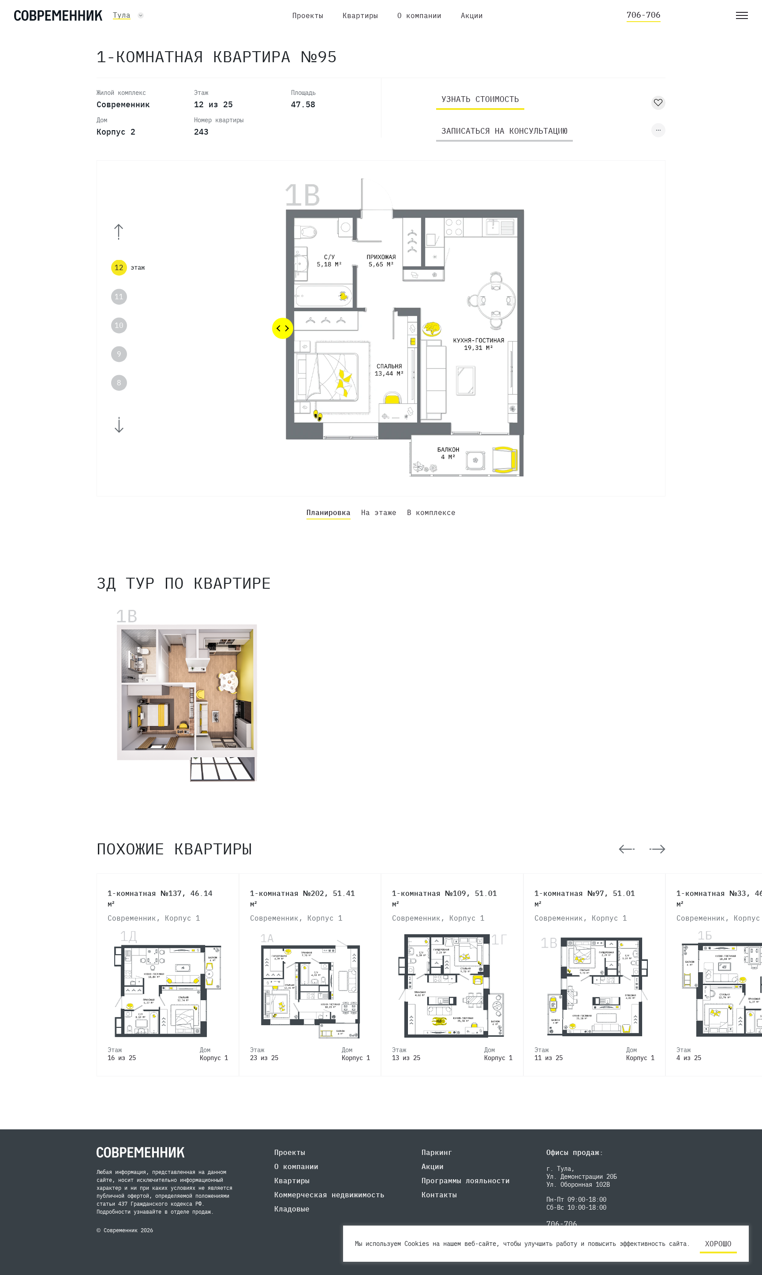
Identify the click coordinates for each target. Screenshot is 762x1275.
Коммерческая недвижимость (329, 1194)
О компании (419, 15)
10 (119, 325)
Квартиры (360, 15)
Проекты (307, 15)
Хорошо (718, 1243)
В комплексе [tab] (431, 512)
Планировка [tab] (328, 512)
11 (119, 296)
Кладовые (292, 1208)
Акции (472, 15)
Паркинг (437, 1152)
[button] (130, 232)
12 (119, 267)
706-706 (644, 15)
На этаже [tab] (378, 512)
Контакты (439, 1194)
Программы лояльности (466, 1180)
